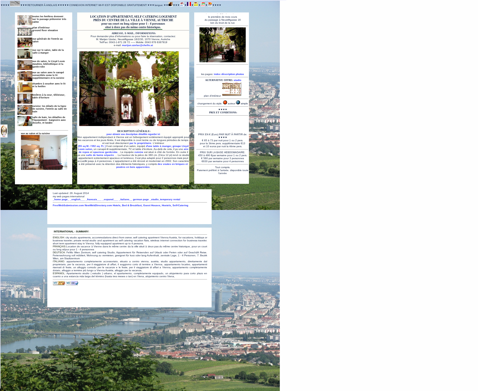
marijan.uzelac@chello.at (137, 45)
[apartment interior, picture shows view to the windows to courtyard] (24, 99)
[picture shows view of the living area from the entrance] (24, 43)
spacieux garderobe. (106, 152)
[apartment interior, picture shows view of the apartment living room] (24, 65)
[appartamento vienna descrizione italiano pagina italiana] (203, 5)
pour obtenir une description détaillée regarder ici (133, 134)
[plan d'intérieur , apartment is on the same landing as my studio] (231, 95)
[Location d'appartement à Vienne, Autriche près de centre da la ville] (129, 125)
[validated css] (72, 284)
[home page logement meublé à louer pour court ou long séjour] (171, 5)
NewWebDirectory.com (98, 205)
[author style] (225, 103)
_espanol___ (110, 199)
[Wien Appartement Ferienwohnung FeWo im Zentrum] (196, 5)
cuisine (138, 152)
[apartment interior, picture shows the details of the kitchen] (24, 110)
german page (141, 199)
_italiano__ (126, 199)
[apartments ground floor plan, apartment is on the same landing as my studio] (24, 31)
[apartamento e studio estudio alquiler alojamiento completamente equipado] (210, 5)
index (217, 74)
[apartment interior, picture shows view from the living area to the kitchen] (24, 76)
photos (240, 74)
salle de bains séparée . (101, 155)
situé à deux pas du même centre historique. (133, 27)
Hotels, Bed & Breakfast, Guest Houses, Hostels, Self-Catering (150, 205)
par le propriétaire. (141, 143)
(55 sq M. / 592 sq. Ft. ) (92, 146)
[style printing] (238, 103)
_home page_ (61, 199)
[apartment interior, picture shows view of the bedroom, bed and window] (24, 87)
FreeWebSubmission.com (68, 205)
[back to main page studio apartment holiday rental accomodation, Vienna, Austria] (15, 5)
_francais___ (94, 199)
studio (237, 80)
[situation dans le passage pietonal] (3, 136)
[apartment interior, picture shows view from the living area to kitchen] (24, 121)
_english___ (77, 199)
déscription (228, 74)
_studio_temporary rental (165, 199)
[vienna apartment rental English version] (182, 5)
